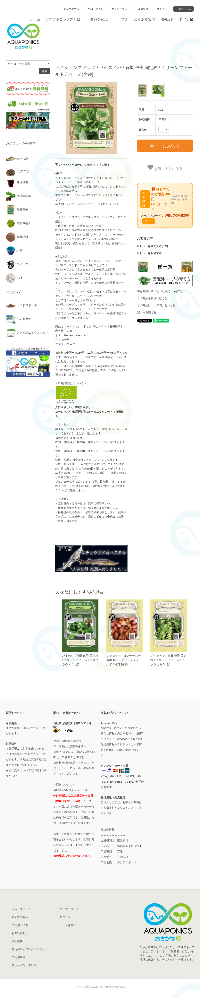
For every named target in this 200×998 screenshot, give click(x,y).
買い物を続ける (146, 312)
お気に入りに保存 (167, 168)
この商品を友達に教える (152, 298)
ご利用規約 (18, 957)
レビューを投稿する (149, 253)
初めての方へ (71, 9)
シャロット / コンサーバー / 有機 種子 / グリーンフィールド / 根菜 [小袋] (124, 660)
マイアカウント (120, 9)
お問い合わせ (20, 933)
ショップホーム (21, 909)
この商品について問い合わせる (156, 305)
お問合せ (167, 19)
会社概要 (17, 941)
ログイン (162, 9)
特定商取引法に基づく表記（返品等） (160, 291)
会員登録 (143, 9)
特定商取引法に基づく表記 (28, 949)
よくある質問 (144, 19)
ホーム (35, 19)
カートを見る (68, 925)
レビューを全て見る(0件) (152, 246)
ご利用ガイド (95, 9)
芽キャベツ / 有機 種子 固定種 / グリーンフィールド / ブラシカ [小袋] (168, 660)
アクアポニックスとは (62, 19)
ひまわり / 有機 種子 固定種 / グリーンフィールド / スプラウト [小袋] (80, 660)
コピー (148, 221)
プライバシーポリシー (25, 965)
